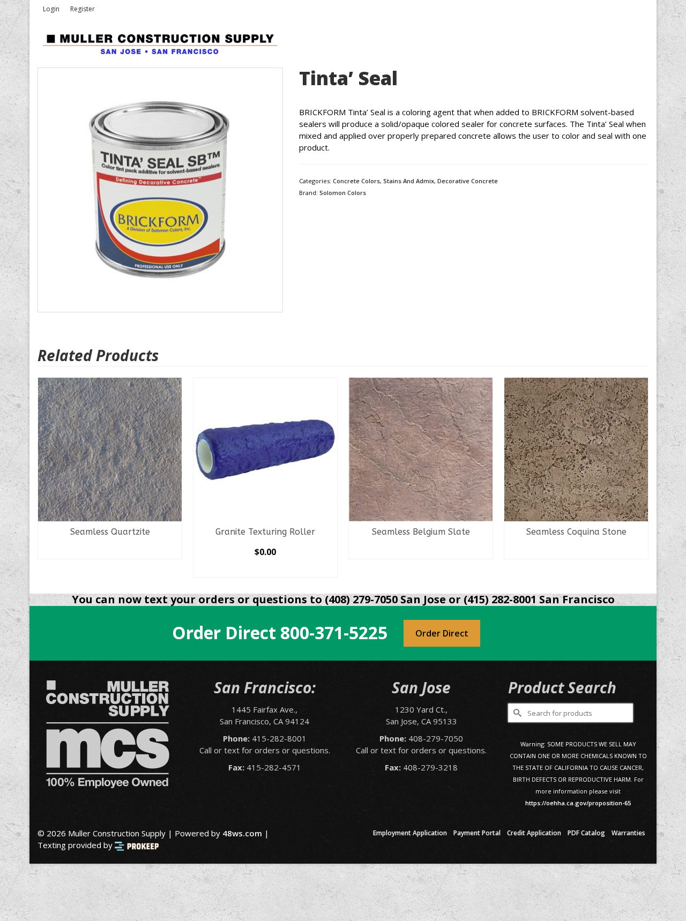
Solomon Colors (342, 193)
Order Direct (441, 633)
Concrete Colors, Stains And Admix (383, 181)
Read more (110, 551)
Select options (265, 569)
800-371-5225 (333, 632)
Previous (47, 478)
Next (639, 478)
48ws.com (242, 833)
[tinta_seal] (160, 189)
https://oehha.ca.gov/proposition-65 (578, 803)
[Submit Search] (516, 712)
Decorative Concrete (467, 181)
